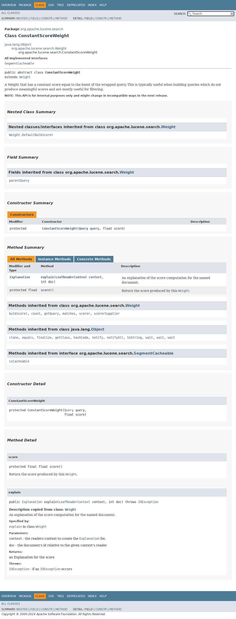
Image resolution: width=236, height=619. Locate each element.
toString (134, 337)
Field (34, 18)
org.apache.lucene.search (42, 29)
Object (97, 329)
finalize (44, 337)
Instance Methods (54, 259)
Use (51, 5)
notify (97, 337)
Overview (8, 5)
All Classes (10, 13)
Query (83, 228)
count (35, 313)
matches (68, 313)
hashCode (81, 337)
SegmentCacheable (19, 63)
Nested (22, 18)
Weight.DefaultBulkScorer (31, 135)
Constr (47, 18)
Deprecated (76, 5)
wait (149, 337)
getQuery (51, 313)
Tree (60, 5)
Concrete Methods (94, 259)
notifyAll (115, 337)
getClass (62, 337)
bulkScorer (18, 313)
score (45, 290)
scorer (84, 313)
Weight (24, 77)
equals (27, 337)
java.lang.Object (18, 44)
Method (61, 18)
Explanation (20, 277)
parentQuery (19, 180)
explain (47, 277)
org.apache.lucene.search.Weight (39, 48)
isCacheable (19, 361)
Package (25, 5)
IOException (148, 502)
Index (92, 5)
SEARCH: (180, 13)
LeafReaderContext (71, 277)
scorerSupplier (107, 313)
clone (13, 337)
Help (102, 5)
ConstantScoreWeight (59, 228)
